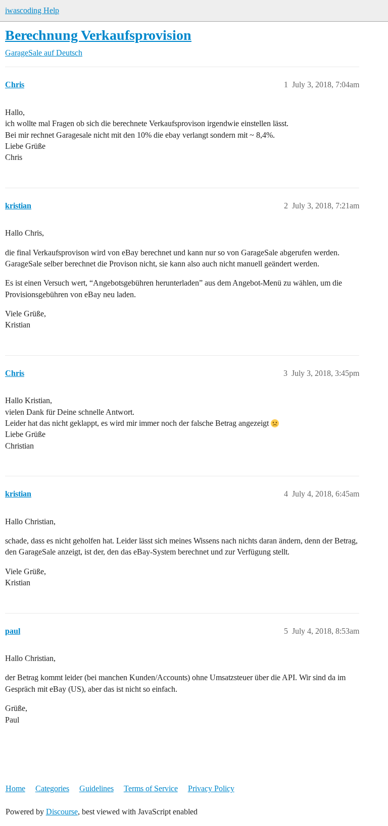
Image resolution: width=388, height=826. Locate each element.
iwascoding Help (32, 10)
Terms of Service (151, 788)
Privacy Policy (211, 788)
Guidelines (96, 788)
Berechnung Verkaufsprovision (98, 35)
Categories (52, 788)
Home (15, 788)
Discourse (62, 811)
